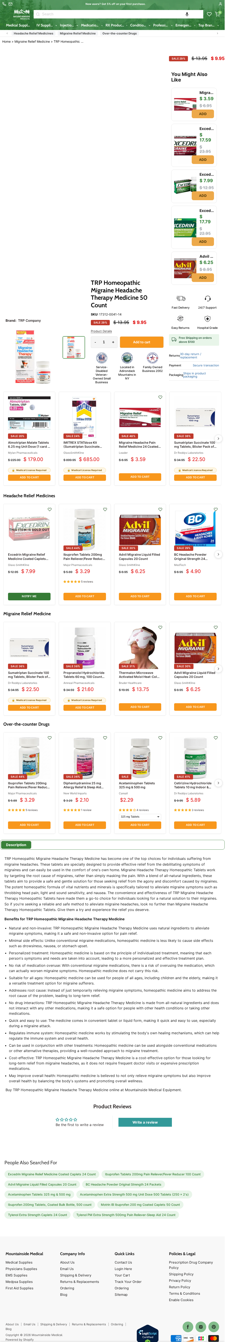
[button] (187, 14)
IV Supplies (46, 25)
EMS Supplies (16, 1275)
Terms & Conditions (184, 1293)
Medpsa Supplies (19, 1282)
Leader (123, 452)
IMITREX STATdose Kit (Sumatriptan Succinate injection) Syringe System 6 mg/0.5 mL (84, 449)
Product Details (101, 331)
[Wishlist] (209, 14)
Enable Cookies (181, 1300)
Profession (161, 25)
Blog (63, 1294)
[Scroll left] (7, 33)
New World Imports (75, 793)
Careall (123, 793)
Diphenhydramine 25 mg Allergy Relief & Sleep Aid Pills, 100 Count (82, 787)
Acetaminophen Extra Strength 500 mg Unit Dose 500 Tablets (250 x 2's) (134, 1194)
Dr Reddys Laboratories (188, 452)
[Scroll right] (217, 33)
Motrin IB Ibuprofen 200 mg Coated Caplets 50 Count (140, 1204)
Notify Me (29, 596)
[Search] (38, 14)
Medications (91, 25)
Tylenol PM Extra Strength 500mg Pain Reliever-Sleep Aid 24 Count (125, 1215)
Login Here (123, 1269)
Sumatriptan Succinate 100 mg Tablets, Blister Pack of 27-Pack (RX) (194, 446)
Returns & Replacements (79, 1282)
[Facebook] (188, 1327)
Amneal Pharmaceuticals (78, 683)
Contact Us (123, 1262)
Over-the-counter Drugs (119, 33)
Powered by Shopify (20, 1339)
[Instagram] (200, 1327)
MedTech (180, 565)
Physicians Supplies (21, 1269)
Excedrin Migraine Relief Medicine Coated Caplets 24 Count (27, 558)
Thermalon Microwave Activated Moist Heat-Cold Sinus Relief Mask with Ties (139, 677)
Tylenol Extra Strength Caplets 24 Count (37, 1215)
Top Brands (207, 25)
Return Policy (179, 1287)
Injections (68, 25)
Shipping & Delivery (75, 1275)
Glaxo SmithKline (18, 565)
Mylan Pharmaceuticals (22, 452)
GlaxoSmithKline (73, 452)
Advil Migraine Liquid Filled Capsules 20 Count (139, 556)
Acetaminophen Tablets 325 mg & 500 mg (137, 785)
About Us (67, 1262)
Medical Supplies (19, 25)
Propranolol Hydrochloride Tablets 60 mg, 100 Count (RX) (83, 677)
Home (6, 41)
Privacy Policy (180, 1280)
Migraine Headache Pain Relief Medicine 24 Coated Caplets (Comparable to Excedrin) (138, 449)
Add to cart (29, 477)
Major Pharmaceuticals (77, 565)
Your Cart (122, 1275)
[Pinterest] (213, 1327)
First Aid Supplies (19, 1288)
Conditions (139, 25)
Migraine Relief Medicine (78, 33)
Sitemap (121, 1294)
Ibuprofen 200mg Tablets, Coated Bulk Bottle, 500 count (50, 1204)
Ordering (67, 1288)
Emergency (184, 25)
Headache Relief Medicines (33, 33)
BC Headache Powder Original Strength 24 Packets (190, 558)
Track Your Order (128, 1282)
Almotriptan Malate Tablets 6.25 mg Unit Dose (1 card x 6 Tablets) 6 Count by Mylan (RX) (29, 449)
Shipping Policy (181, 1274)
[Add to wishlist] (160, 397)
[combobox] (122, 14)
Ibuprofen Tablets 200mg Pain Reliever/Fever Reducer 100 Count (84, 558)
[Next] (218, 439)
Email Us (67, 1269)
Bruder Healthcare (130, 683)
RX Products (116, 25)
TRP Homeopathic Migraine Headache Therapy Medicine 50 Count (69, 41)
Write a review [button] (145, 1122)
